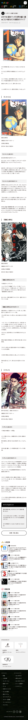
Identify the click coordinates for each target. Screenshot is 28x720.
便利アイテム (6, 694)
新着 (4, 675)
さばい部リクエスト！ (20, 681)
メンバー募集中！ (19, 683)
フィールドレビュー (7, 702)
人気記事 (5, 678)
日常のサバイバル (7, 689)
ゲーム (4, 686)
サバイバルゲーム (7, 696)
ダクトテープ (17, 22)
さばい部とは (18, 675)
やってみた (5, 704)
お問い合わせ (18, 678)
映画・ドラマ (5, 683)
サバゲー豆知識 (6, 699)
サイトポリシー (18, 686)
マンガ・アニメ (6, 681)
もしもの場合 (6, 691)
